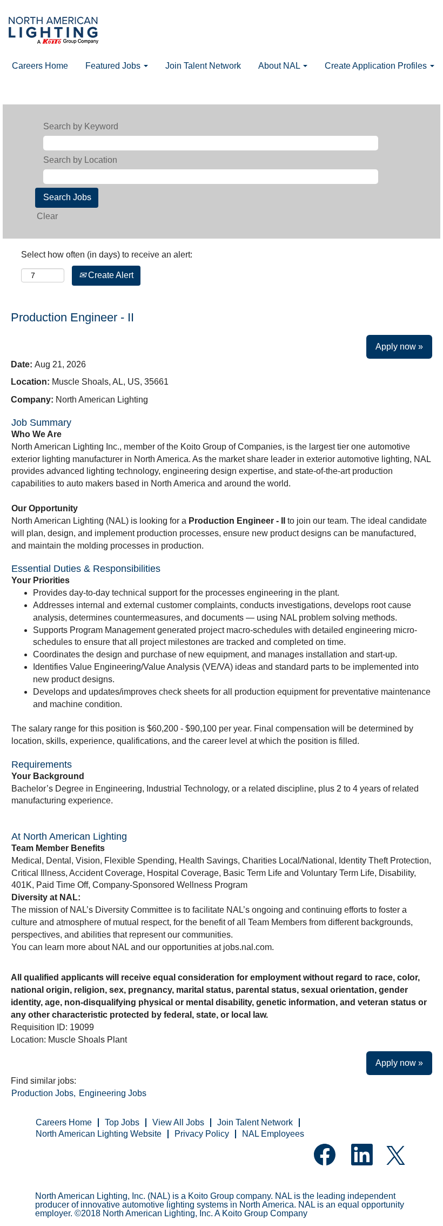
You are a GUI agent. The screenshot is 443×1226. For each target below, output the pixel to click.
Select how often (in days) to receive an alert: (106, 254)
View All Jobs (178, 1122)
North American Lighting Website (99, 1133)
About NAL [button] (280, 65)
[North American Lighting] (53, 31)
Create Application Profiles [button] (377, 65)
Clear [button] (47, 216)
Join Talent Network (203, 65)
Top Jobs (122, 1122)
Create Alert (109, 275)
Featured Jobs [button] (114, 65)
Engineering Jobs (112, 1093)
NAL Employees (273, 1133)
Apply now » (399, 346)
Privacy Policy (201, 1133)
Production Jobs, (43, 1093)
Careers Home (40, 65)
